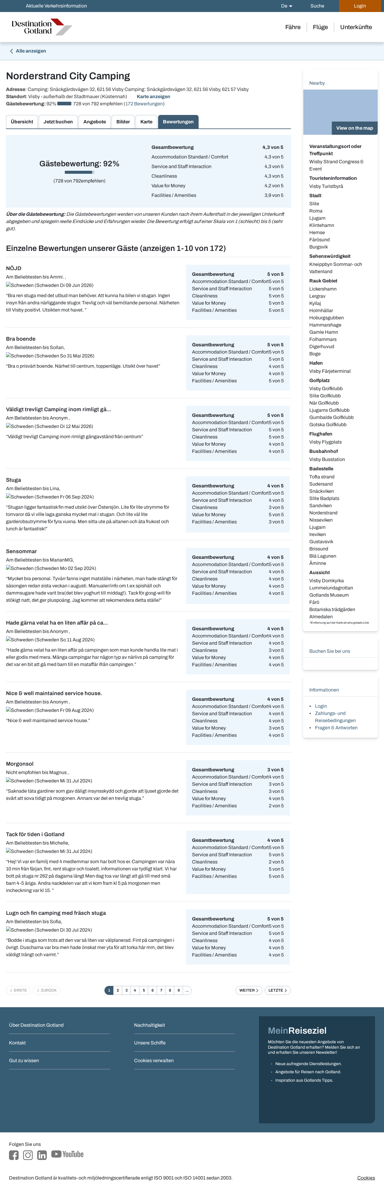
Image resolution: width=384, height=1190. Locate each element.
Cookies (366, 1177)
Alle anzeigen (30, 50)
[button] (287, 6)
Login (321, 706)
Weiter (247, 990)
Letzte (276, 990)
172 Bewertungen (144, 103)
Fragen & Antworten (336, 727)
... (187, 990)
